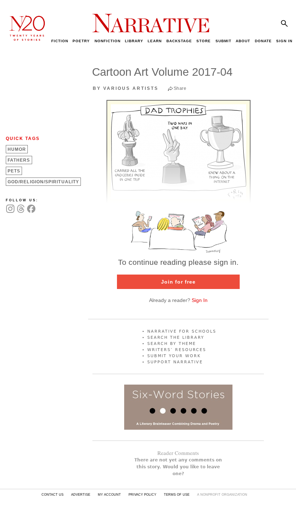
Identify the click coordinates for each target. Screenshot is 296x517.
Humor (17, 149)
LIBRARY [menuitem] (134, 41)
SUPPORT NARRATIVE (175, 362)
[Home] (23, 39)
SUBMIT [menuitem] (223, 41)
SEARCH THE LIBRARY (175, 337)
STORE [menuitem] (203, 41)
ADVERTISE (80, 494)
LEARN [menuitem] (155, 41)
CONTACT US (53, 494)
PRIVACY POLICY (142, 494)
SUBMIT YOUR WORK (174, 356)
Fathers (19, 160)
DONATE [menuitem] (263, 41)
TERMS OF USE (177, 494)
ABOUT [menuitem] (243, 41)
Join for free (178, 282)
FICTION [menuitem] (59, 41)
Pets (14, 171)
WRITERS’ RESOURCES (176, 349)
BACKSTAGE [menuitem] (179, 41)
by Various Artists (125, 88)
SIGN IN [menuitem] (284, 41)
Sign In (200, 300)
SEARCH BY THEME (171, 343)
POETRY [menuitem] (81, 41)
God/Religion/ (43, 181)
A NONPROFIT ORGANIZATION (222, 494)
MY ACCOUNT (109, 494)
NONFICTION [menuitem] (108, 41)
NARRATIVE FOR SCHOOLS (181, 331)
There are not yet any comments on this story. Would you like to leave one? (178, 466)
